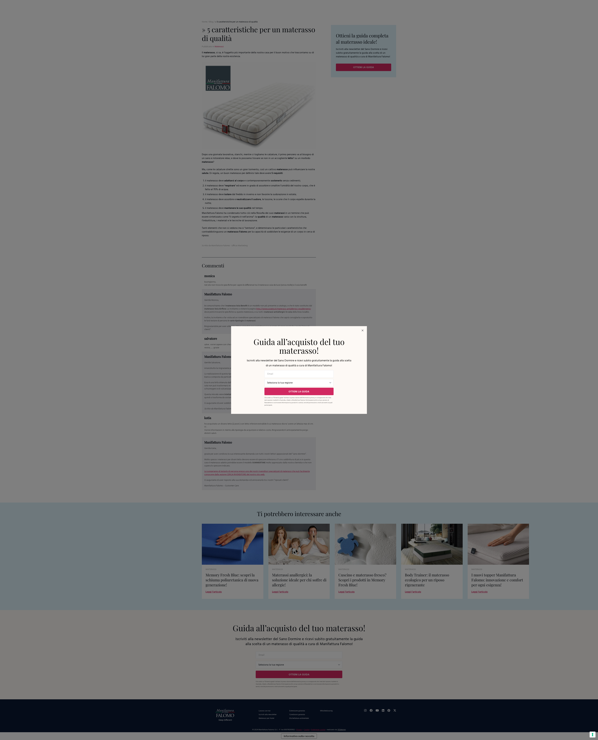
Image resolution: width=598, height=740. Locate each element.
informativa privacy (308, 397)
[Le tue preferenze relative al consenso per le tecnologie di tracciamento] (593, 735)
